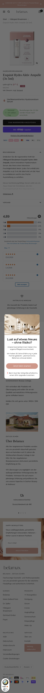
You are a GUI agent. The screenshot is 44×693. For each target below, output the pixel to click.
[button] (7, 317)
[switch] (5, 689)
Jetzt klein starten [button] (22, 366)
